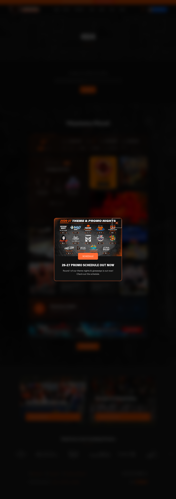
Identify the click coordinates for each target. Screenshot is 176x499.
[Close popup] (117, 223)
